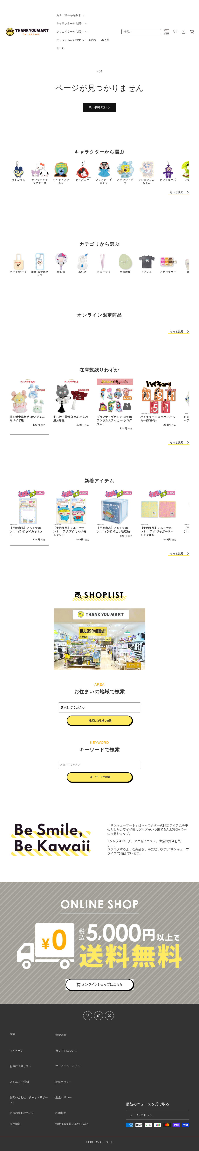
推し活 (61, 272)
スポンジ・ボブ (125, 181)
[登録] (185, 1115)
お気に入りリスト (20, 1066)
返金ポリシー (63, 1097)
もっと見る (176, 192)
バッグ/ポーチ (18, 272)
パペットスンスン (61, 181)
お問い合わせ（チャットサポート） (29, 1100)
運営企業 (60, 1035)
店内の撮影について (22, 1112)
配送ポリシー (63, 1081)
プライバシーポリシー (69, 1066)
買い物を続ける (99, 107)
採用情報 (15, 1123)
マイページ (16, 1050)
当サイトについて (66, 1050)
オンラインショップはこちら (102, 984)
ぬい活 (83, 272)
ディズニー (82, 179)
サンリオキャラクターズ (40, 181)
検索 (12, 1034)
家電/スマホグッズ (40, 274)
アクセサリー (168, 272)
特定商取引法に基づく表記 (71, 1123)
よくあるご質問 (19, 1081)
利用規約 (60, 1112)
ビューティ (104, 272)
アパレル (146, 272)
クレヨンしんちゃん (147, 181)
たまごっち (18, 179)
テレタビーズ (168, 179)
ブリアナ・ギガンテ (104, 181)
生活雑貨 (125, 272)
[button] (70, 15)
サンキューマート (104, 1142)
